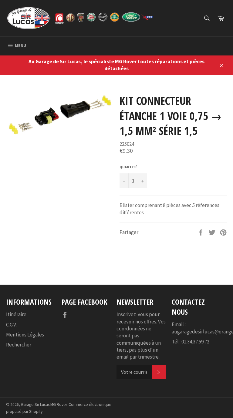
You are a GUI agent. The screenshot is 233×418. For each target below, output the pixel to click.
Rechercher (18, 344)
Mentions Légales (25, 334)
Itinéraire (16, 314)
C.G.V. (11, 324)
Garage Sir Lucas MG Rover (44, 404)
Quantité (128, 167)
